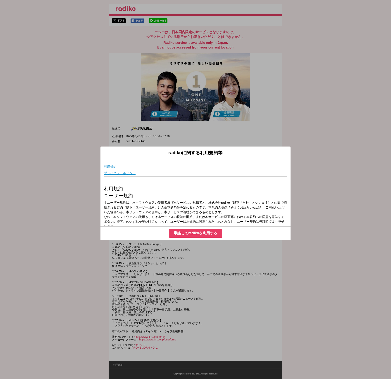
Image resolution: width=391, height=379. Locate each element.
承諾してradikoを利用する (195, 233)
